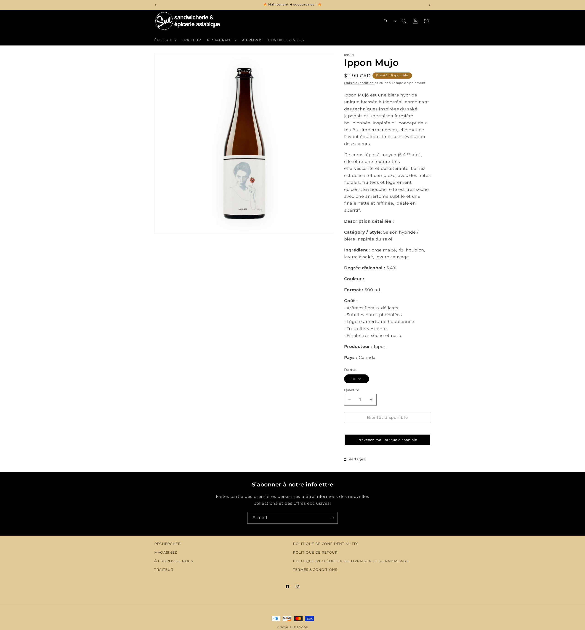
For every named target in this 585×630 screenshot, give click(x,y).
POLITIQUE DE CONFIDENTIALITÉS (326, 544)
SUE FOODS (299, 627)
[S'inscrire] (332, 518)
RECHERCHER (167, 544)
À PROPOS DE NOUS (173, 561)
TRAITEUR (163, 569)
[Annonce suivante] (430, 5)
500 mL (359, 379)
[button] (165, 40)
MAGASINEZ (165, 552)
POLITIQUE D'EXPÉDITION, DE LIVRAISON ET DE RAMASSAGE (351, 561)
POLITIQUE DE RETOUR (315, 552)
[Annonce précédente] (156, 5)
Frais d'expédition (359, 83)
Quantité (351, 390)
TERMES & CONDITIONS (315, 569)
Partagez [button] (357, 459)
